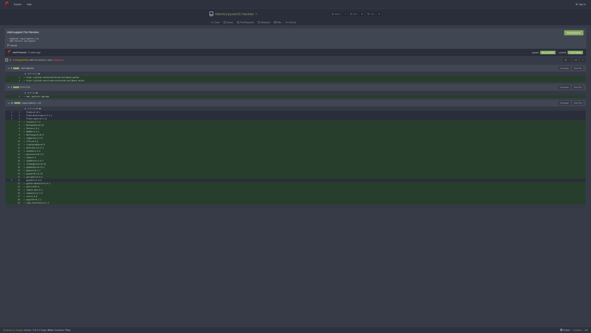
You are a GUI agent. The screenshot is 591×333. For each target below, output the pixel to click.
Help (29, 4)
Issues (230, 22)
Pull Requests (247, 22)
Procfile (25, 87)
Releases (265, 22)
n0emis (220, 14)
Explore (17, 4)
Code (216, 22)
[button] (8, 68)
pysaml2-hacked (240, 14)
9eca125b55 (548, 52)
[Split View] (576, 60)
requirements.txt (31, 103)
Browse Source (574, 33)
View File (578, 68)
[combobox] (567, 60)
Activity (292, 22)
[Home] (6, 4)
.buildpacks (27, 68)
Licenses (577, 330)
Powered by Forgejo (13, 330)
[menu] (582, 60)
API (586, 330)
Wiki (279, 22)
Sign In (582, 4)
